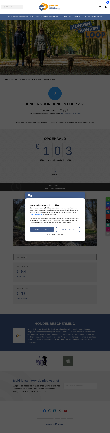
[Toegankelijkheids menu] (107, 2)
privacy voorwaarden (36, 214)
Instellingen (68, 229)
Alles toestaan (42, 229)
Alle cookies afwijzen (55, 234)
